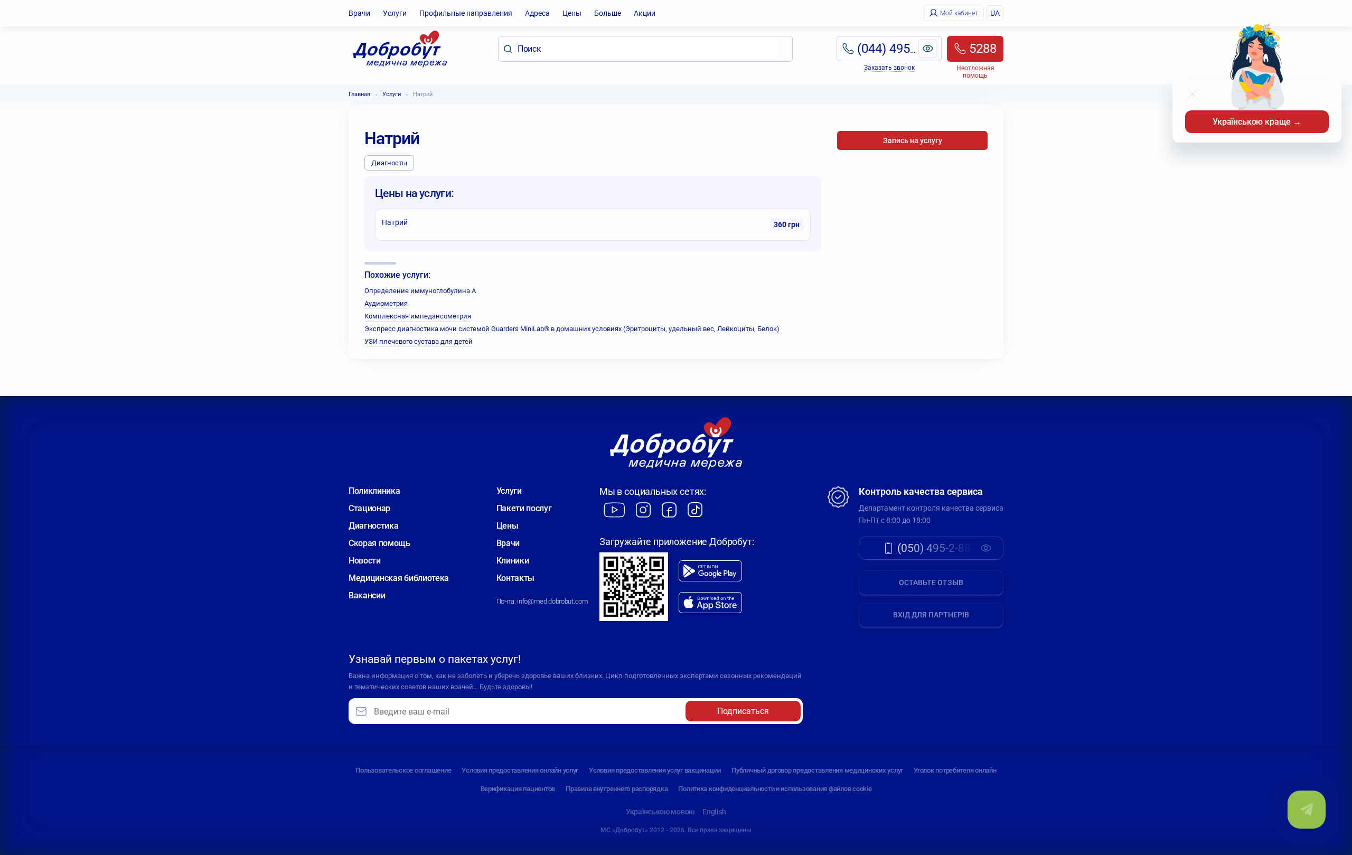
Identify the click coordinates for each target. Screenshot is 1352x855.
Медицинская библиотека (399, 578)
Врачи (359, 13)
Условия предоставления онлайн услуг (520, 770)
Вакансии (367, 595)
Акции (644, 13)
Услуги (395, 13)
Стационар (369, 508)
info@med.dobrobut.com (552, 601)
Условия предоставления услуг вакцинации (655, 770)
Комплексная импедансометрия (417, 316)
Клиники (512, 561)
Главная (359, 94)
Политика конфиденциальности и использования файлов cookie (774, 789)
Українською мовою (660, 811)
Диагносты (389, 163)
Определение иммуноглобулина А (420, 291)
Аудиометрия (386, 303)
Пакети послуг (524, 508)
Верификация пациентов (518, 789)
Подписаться (743, 711)
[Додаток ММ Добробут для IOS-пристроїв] (710, 603)
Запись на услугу (912, 140)
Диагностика (373, 526)
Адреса (537, 13)
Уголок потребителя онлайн (955, 770)
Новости (365, 561)
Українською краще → (1257, 122)
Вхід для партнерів (931, 614)
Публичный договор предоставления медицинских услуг (817, 770)
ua (995, 13)
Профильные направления (465, 13)
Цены (571, 13)
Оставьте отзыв (931, 582)
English (714, 811)
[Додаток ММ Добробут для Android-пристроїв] (710, 570)
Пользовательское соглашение (403, 770)
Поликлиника (374, 491)
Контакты (515, 578)
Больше (607, 13)
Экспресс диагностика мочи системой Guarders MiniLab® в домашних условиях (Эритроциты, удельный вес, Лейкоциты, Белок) (572, 329)
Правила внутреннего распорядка (617, 789)
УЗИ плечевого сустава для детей (418, 341)
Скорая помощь (379, 543)
